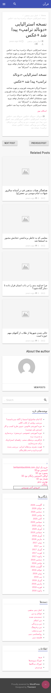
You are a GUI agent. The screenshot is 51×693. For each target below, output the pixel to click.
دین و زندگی (23, 122)
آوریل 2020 (37, 529)
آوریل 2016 (37, 580)
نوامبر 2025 (37, 515)
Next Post (10, 143)
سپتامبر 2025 (36, 522)
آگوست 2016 (36, 566)
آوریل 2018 (37, 536)
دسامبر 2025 (36, 512)
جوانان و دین (36, 613)
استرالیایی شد (17, 119)
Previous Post (38, 143)
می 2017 (38, 546)
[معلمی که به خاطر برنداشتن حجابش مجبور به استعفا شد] (25, 219)
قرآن (46, 4)
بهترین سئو (43, 481)
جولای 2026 (37, 508)
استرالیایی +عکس (31, 119)
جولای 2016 (37, 570)
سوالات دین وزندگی (38, 125)
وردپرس (38, 667)
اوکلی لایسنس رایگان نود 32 (34, 476)
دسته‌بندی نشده (35, 617)
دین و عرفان (12, 122)
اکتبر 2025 (37, 519)
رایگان (45, 484)
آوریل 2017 (37, 549)
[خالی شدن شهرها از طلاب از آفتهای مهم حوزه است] (25, 314)
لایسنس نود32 (41, 470)
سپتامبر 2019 (36, 532)
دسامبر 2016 (36, 560)
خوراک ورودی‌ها (35, 660)
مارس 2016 (37, 584)
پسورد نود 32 (41, 473)
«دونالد (39, 116)
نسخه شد (35, 128)
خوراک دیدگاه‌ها (35, 664)
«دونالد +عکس (29, 116)
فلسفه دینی (37, 637)
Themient (31, 687)
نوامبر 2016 (37, 563)
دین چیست (34, 122)
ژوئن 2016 (37, 573)
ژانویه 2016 (37, 590)
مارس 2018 (37, 539)
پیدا (41, 122)
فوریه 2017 (37, 553)
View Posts (39, 387)
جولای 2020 (37, 525)
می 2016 (38, 577)
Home (43, 15)
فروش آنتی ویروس (31, 487)
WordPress (35, 684)
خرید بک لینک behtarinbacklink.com (30, 467)
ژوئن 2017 (37, 542)
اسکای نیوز (42, 111)
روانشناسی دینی (35, 634)
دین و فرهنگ (36, 627)
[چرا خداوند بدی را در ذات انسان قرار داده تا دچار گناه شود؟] (25, 266)
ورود (40, 657)
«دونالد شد (17, 116)
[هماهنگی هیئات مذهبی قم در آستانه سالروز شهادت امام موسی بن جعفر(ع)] (25, 171)
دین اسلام (38, 620)
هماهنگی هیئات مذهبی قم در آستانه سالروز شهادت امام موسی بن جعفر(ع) (26, 192)
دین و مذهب (37, 631)
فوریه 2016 (37, 587)
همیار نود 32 (42, 479)
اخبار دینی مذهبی (31, 15)
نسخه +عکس (23, 125)
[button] (4, 4)
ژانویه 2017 (37, 556)
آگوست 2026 (36, 505)
